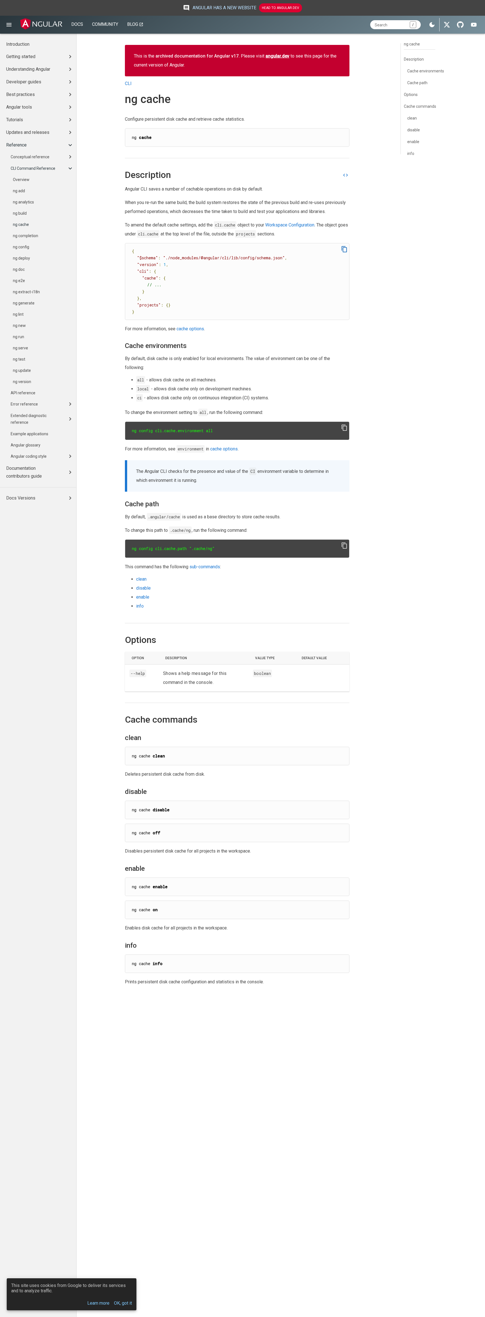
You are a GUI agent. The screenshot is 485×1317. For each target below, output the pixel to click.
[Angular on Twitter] (447, 24)
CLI (128, 83)
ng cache (412, 44)
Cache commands (420, 106)
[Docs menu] (9, 25)
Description (414, 59)
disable (143, 588)
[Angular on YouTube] (474, 24)
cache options (190, 328)
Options (411, 94)
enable (142, 597)
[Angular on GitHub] (460, 24)
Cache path (417, 83)
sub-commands (204, 566)
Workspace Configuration (289, 225)
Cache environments (425, 71)
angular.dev (277, 56)
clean (141, 579)
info (140, 606)
